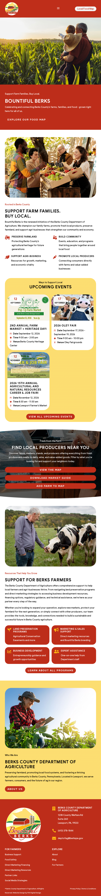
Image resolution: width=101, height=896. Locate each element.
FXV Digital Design (34, 893)
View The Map (50, 469)
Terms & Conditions (89, 889)
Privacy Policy (75, 889)
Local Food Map (85, 8)
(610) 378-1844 (65, 830)
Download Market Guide (50, 477)
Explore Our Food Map (26, 119)
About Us (15, 789)
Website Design (19, 893)
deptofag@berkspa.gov (70, 838)
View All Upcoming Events (50, 416)
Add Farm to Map (50, 486)
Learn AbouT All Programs (50, 670)
